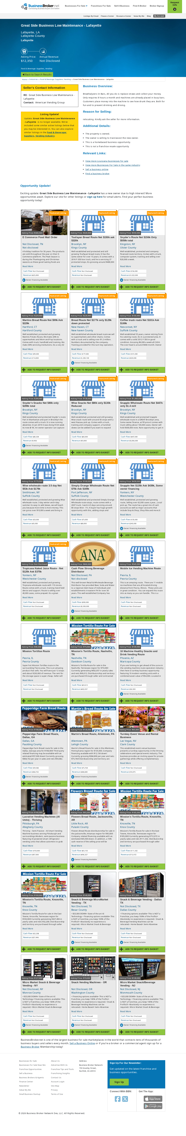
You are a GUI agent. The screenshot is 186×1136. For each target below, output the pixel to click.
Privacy (54, 1090)
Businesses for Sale (75, 6)
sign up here (94, 196)
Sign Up (119, 1082)
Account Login (57, 1081)
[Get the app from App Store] (153, 1098)
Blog (149, 16)
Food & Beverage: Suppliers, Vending (36, 68)
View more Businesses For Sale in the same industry (112, 165)
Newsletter (24, 1085)
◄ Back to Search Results (37, 74)
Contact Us (56, 1077)
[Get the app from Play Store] (153, 1106)
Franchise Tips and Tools (62, 1069)
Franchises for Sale (101, 6)
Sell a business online (96, 169)
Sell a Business (121, 6)
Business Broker (30, 1046)
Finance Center (107, 16)
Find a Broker (139, 6)
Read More (28, 266)
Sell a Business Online (82, 1043)
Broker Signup (157, 6)
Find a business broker (97, 173)
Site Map (55, 1085)
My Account (159, 16)
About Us (55, 1061)
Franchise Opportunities (30, 1069)
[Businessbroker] (40, 6)
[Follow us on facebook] (117, 1098)
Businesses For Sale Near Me (32, 1065)
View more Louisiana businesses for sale (106, 161)
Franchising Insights (60, 1073)
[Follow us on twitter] (125, 1098)
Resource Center (123, 16)
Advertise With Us (59, 1065)
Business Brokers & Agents (31, 1077)
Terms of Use (57, 1094)
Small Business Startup (29, 1094)
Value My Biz (139, 16)
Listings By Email (91, 16)
